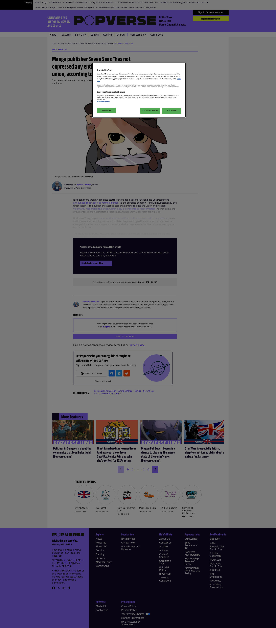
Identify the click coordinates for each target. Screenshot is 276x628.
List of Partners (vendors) (103, 101)
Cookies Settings (106, 110)
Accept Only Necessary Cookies (150, 110)
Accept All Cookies (172, 110)
